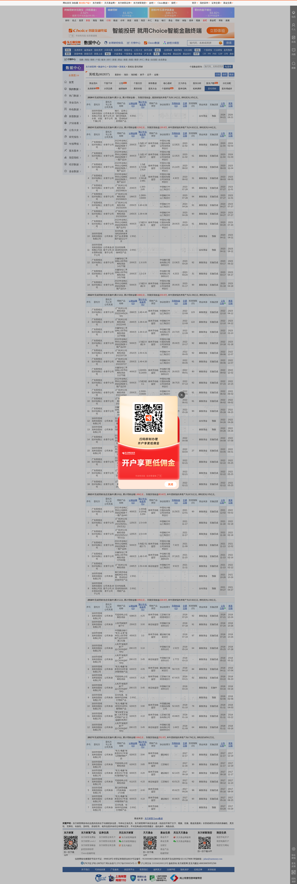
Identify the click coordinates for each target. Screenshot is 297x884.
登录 (194, 3)
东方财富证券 (124, 3)
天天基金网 (109, 3)
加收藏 (75, 3)
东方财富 (97, 3)
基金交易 (227, 3)
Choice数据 (162, 3)
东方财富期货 (139, 3)
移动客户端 (84, 3)
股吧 (173, 3)
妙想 (151, 3)
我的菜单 (204, 3)
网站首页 (67, 3)
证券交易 (216, 3)
